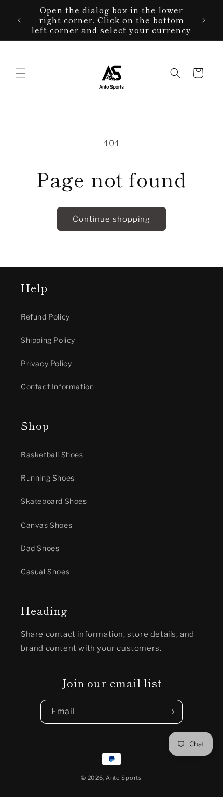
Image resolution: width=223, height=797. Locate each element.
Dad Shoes (40, 548)
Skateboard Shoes (54, 501)
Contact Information (57, 386)
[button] (20, 73)
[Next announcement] (203, 20)
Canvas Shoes (46, 524)
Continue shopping (111, 219)
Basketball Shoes (52, 454)
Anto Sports (124, 777)
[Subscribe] (170, 712)
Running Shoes (48, 477)
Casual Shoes (45, 571)
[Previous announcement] (19, 20)
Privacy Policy (46, 363)
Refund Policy (45, 316)
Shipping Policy (48, 340)
